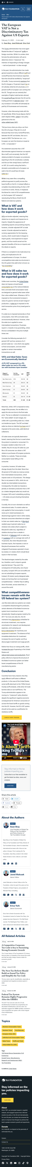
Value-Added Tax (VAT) (10, 1044)
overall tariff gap (9, 98)
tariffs (24, 51)
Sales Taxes (6, 1041)
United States (23, 281)
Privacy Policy (5, 1159)
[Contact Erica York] (12, 929)
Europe (11, 2)
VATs (3, 216)
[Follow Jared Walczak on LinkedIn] (20, 895)
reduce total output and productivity (13, 655)
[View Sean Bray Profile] (4, 863)
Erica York (26, 43)
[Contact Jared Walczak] (12, 895)
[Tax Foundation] (11, 9)
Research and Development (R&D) (12, 1060)
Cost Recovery (19, 1030)
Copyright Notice (25, 1156)
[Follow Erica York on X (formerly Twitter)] (16, 929)
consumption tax (7, 287)
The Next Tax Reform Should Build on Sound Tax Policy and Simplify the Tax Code (15, 973)
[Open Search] (23, 9)
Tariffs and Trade (18, 1041)
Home (3, 14)
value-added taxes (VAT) (10, 122)
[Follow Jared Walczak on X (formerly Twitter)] (16, 895)
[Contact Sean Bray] (12, 863)
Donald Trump (6, 1058)
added (18, 117)
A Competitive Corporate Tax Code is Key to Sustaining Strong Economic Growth (15, 947)
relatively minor (19, 101)
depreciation (16, 619)
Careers (4, 1138)
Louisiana (6, 538)
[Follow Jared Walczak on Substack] (23, 895)
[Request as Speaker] (8, 863)
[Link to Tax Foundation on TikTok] (23, 1163)
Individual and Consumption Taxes (13, 1037)
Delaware (13, 535)
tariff (25, 73)
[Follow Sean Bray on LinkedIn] (16, 863)
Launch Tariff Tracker (11, 717)
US (4, 2)
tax (26, 84)
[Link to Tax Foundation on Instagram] (19, 1163)
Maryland (25, 521)
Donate (5, 1127)
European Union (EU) (9, 1034)
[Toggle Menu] (28, 9)
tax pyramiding (7, 266)
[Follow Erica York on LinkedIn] (20, 929)
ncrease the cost (7, 649)
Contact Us (5, 1142)
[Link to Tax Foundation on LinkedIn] (11, 1163)
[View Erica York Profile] (4, 929)
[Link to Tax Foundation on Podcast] (27, 1163)
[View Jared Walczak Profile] (4, 895)
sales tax (5, 174)
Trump (6, 49)
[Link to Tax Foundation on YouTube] (15, 1163)
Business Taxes (7, 1030)
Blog (8, 14)
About (4, 1108)
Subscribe (10, 785)
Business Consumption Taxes (12, 1027)
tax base (23, 426)
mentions (23, 81)
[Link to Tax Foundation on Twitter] (7, 1163)
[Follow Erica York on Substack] (23, 929)
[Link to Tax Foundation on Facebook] (3, 1163)
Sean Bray (7, 43)
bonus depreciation (8, 631)
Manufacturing (15, 1058)
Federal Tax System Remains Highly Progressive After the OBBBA (14, 997)
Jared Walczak (17, 43)
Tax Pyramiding (6, 1063)
